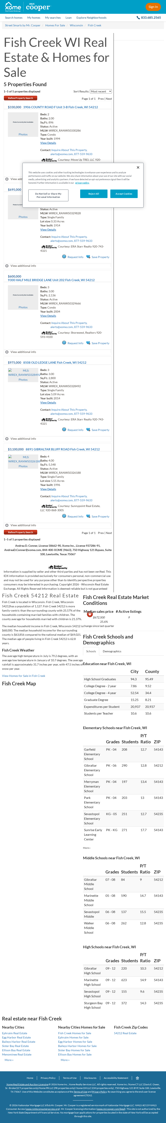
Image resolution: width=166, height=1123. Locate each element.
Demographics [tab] (112, 651)
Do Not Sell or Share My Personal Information (48, 195)
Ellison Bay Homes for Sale (75, 1054)
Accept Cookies (124, 193)
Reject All (93, 193)
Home (30, 1077)
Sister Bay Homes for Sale (74, 1050)
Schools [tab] (91, 651)
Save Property (100, 257)
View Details (48, 143)
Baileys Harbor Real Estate (18, 1041)
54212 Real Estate (125, 1033)
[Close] (138, 167)
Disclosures (90, 1077)
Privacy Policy (48, 1077)
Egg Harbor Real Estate (16, 1037)
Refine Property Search (20, 98)
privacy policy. (82, 182)
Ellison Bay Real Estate (16, 1050)
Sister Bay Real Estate (15, 1046)
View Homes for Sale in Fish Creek (23, 675)
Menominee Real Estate (16, 1054)
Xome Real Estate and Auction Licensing (27, 1084)
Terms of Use (70, 1077)
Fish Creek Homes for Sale (74, 1033)
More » (86, 847)
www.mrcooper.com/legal (111, 1108)
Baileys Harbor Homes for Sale (77, 1046)
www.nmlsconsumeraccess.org (42, 1108)
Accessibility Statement (116, 1077)
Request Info (75, 257)
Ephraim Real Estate (14, 1033)
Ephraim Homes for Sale (73, 1037)
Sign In (153, 7)
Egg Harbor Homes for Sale (75, 1041)
